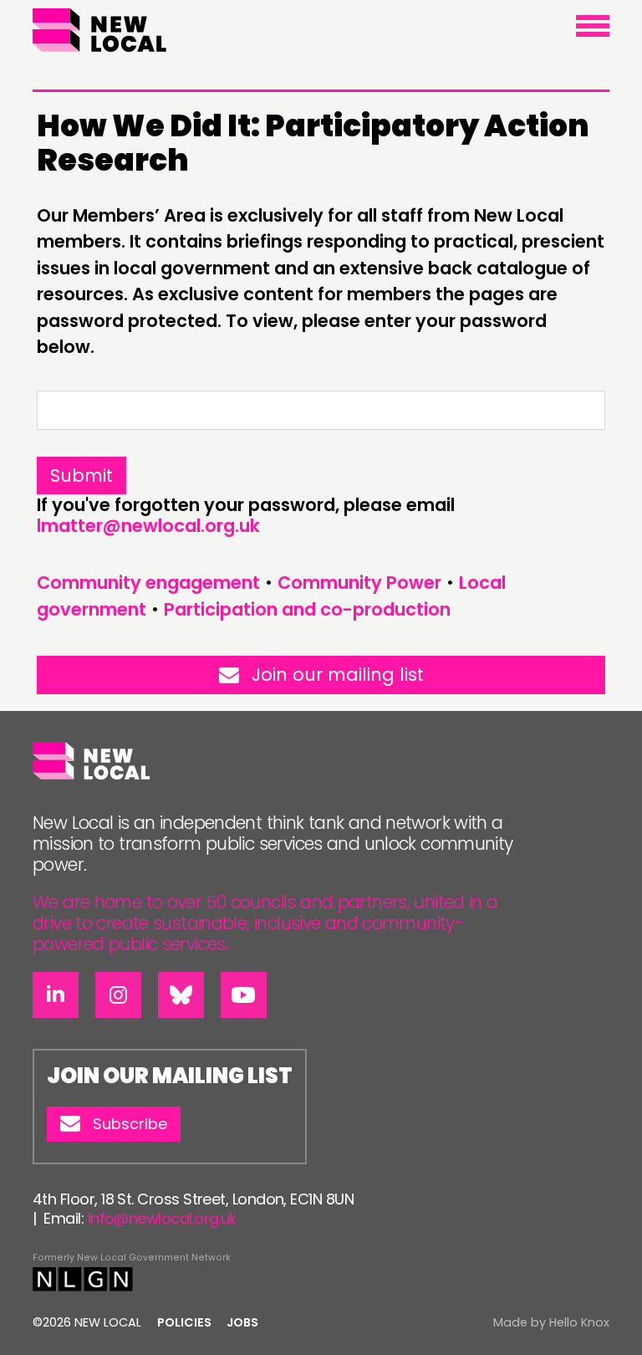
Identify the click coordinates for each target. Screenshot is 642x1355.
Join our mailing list (338, 674)
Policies (184, 1322)
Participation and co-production (307, 609)
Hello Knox (579, 1322)
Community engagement (148, 582)
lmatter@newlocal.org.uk (148, 526)
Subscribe (130, 1123)
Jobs (242, 1322)
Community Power (359, 582)
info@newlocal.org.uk (162, 1218)
